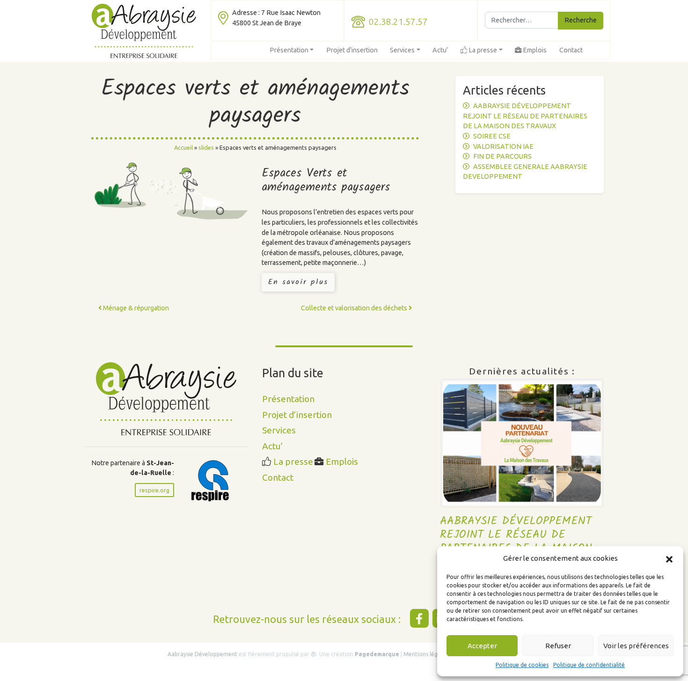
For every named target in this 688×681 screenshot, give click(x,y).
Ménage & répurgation (135, 308)
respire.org (154, 490)
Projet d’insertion (352, 50)
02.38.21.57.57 (398, 22)
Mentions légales (426, 654)
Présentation (289, 50)
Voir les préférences (636, 646)
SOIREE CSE (492, 136)
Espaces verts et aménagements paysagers (255, 102)
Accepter (482, 646)
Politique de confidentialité (589, 665)
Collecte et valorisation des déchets (355, 308)
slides (206, 147)
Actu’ (440, 50)
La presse (482, 50)
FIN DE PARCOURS (502, 156)
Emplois (534, 50)
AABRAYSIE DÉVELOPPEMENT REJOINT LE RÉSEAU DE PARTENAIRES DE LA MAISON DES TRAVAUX (525, 116)
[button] (669, 558)
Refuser (558, 646)
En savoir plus (298, 282)
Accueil (183, 147)
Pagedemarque (377, 654)
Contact (571, 50)
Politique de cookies (522, 665)
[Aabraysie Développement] (144, 31)
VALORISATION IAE (503, 146)
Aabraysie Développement (203, 654)
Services (402, 50)
